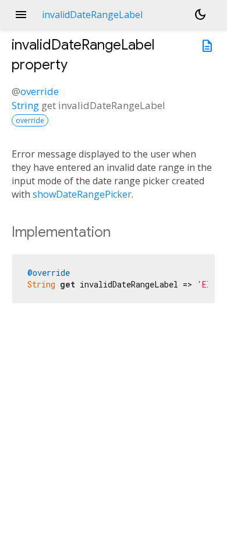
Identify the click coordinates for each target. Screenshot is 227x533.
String (25, 105)
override (39, 91)
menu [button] (21, 15)
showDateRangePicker (82, 194)
